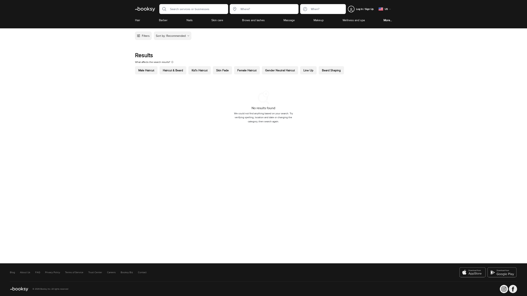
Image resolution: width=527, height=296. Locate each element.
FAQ (37, 272)
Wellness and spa (354, 20)
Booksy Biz (127, 272)
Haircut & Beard (173, 70)
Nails (190, 20)
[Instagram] (504, 289)
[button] (163, 9)
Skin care (217, 20)
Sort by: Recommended (171, 36)
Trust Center (95, 272)
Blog (12, 272)
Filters (146, 36)
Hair (137, 20)
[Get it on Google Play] (502, 272)
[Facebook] (513, 289)
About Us (25, 272)
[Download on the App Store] (472, 272)
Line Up (308, 70)
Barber (163, 20)
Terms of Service (74, 272)
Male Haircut (146, 70)
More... (388, 20)
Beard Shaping (331, 70)
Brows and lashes (253, 20)
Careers (111, 272)
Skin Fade (222, 70)
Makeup (319, 20)
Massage (289, 20)
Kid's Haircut (200, 70)
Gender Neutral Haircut (280, 70)
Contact (142, 272)
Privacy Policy (52, 272)
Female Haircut (247, 70)
